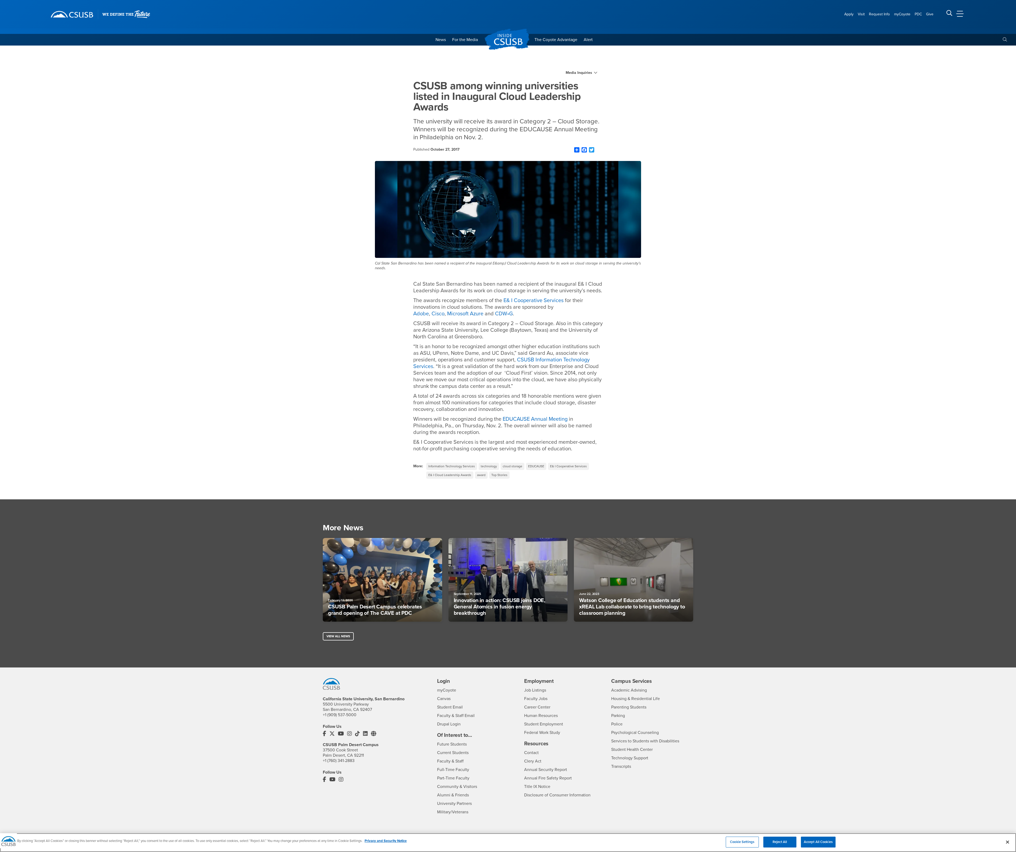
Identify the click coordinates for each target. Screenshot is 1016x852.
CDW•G (504, 314)
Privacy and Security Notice (386, 841)
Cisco (438, 314)
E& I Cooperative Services (534, 300)
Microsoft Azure (465, 314)
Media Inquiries (579, 73)
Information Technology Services (451, 466)
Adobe (421, 314)
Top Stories (499, 475)
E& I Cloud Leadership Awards (449, 475)
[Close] (1007, 842)
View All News (338, 636)
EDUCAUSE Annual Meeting (535, 419)
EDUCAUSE (536, 466)
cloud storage (512, 466)
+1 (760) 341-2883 (339, 760)
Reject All (780, 842)
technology (489, 466)
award (481, 475)
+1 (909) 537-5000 (339, 715)
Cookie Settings (742, 842)
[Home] (72, 14)
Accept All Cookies (818, 842)
